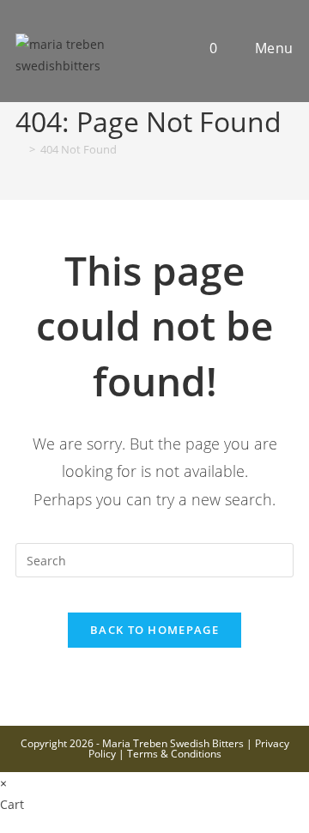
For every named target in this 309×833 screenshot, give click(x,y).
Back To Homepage (154, 629)
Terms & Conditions (174, 753)
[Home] (19, 149)
